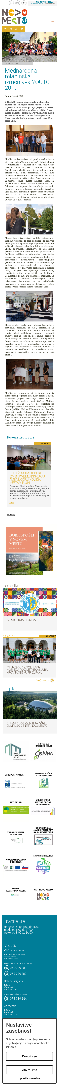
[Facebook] (5, 29)
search (11, 2)
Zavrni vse (29, 1070)
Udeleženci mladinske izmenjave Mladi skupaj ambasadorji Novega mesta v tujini (27, 477)
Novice (15, 63)
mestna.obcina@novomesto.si (21, 963)
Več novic (42, 680)
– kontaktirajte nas (43, 3)
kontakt (17, 2)
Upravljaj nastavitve (30, 1078)
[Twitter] (22, 29)
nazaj (12, 514)
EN (24, 3)
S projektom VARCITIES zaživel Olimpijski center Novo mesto (27, 724)
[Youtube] (16, 29)
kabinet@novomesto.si (18, 994)
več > (11, 502)
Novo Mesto (21, 16)
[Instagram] (11, 29)
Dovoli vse (29, 1056)
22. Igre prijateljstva (21, 620)
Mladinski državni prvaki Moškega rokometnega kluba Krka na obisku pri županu (27, 669)
